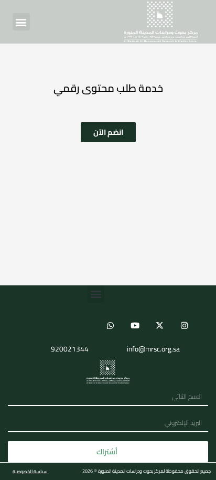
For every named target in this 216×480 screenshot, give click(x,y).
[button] (21, 21)
